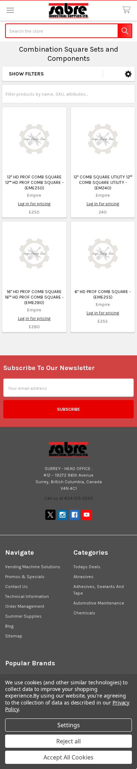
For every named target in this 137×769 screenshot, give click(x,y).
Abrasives (83, 576)
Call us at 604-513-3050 (68, 498)
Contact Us (16, 586)
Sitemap (13, 636)
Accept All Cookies (68, 757)
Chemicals (84, 612)
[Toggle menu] (10, 10)
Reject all (68, 741)
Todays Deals (86, 566)
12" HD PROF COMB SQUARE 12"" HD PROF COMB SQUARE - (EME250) (34, 182)
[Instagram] (62, 515)
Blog (9, 626)
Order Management (24, 606)
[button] (128, 74)
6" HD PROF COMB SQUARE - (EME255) (103, 294)
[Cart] (127, 10)
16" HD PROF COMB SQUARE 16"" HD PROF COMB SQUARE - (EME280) (34, 297)
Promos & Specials (25, 576)
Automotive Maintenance (98, 603)
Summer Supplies (23, 616)
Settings (68, 725)
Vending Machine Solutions (32, 566)
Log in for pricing (34, 203)
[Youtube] (86, 515)
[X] (50, 515)
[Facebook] (74, 515)
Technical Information (27, 596)
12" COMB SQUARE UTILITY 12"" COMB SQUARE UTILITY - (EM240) (102, 182)
